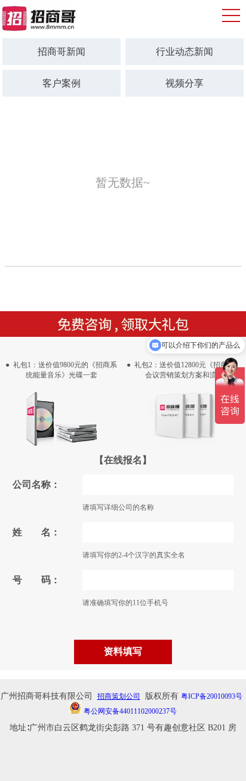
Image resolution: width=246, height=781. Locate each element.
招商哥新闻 (61, 52)
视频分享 (184, 83)
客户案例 (61, 83)
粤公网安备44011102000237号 (130, 711)
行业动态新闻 (184, 52)
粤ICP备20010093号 (211, 696)
